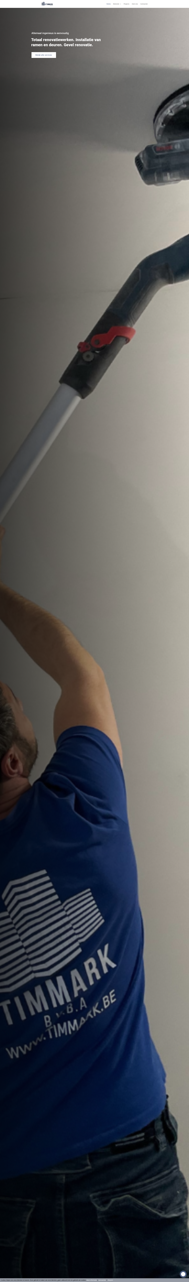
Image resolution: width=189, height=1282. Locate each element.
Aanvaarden (102, 1280)
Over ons (135, 4)
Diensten (116, 4)
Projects (126, 4)
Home (109, 4)
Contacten (144, 4)
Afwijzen (110, 1280)
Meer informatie (92, 1280)
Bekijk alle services (44, 55)
